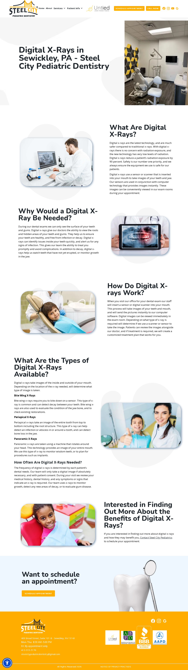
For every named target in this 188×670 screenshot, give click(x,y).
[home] (23, 8)
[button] (60, 8)
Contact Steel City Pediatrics (156, 537)
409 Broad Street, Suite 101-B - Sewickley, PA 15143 (48, 638)
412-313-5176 (28, 650)
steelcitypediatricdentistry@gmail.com (40, 654)
